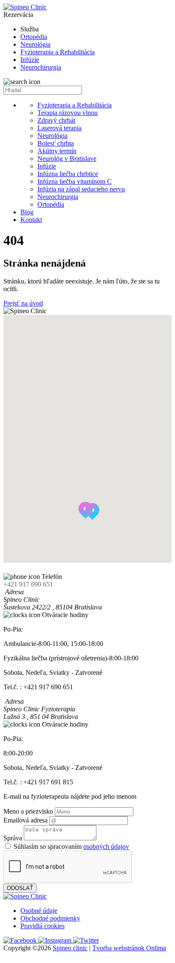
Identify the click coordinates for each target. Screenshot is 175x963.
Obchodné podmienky (50, 918)
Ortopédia (33, 36)
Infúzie (29, 59)
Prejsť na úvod (23, 303)
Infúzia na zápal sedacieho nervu (81, 189)
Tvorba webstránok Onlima (129, 948)
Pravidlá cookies (42, 925)
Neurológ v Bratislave (66, 158)
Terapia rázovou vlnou (67, 112)
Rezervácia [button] (18, 14)
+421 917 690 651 (28, 584)
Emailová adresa (25, 820)
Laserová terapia (59, 128)
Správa (12, 838)
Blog (27, 212)
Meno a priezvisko (28, 811)
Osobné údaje (38, 910)
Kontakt (31, 219)
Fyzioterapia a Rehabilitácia (57, 52)
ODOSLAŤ (20, 888)
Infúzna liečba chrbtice (67, 173)
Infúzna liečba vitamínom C (74, 181)
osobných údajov (106, 846)
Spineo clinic (70, 948)
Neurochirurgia (40, 67)
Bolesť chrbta (55, 143)
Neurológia (35, 44)
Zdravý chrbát (56, 120)
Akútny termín (56, 150)
